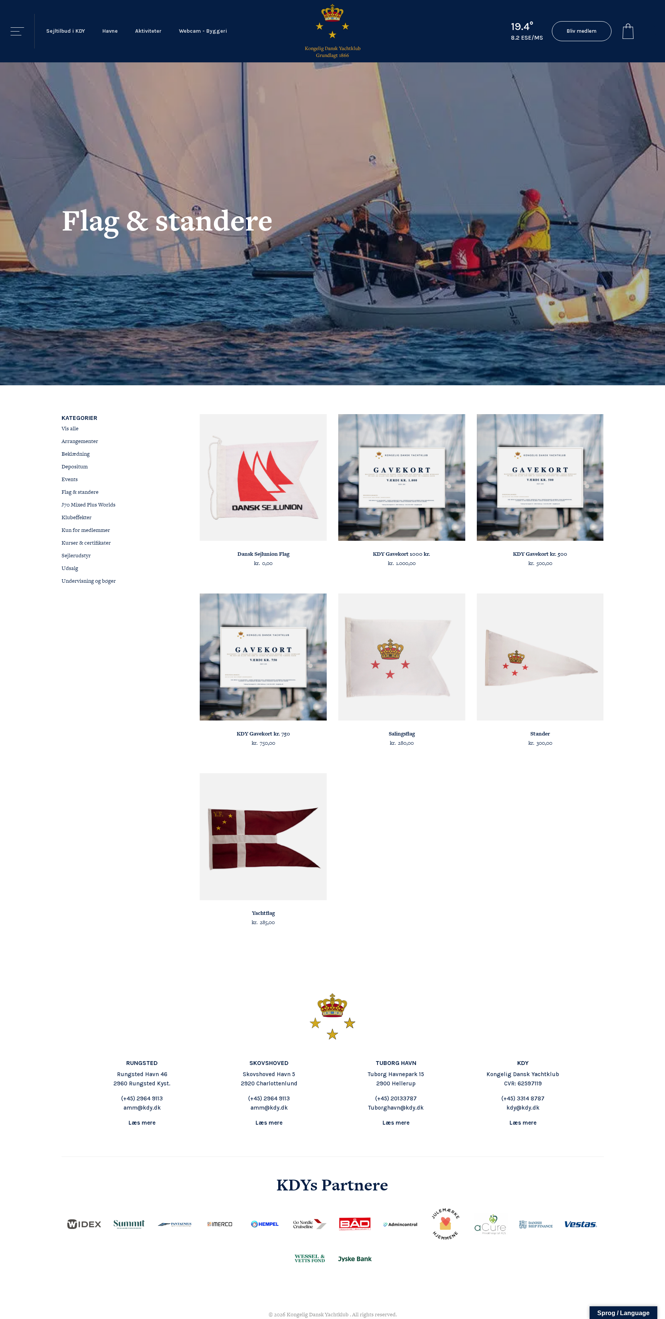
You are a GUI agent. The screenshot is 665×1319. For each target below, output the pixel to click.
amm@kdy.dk (142, 1107)
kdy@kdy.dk (523, 1107)
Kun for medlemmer (86, 530)
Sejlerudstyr (76, 555)
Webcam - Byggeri (203, 31)
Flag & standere (80, 492)
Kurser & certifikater (86, 543)
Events (70, 479)
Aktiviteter (148, 31)
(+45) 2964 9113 (269, 1098)
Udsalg (70, 568)
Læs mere (142, 1122)
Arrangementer (80, 441)
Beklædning (76, 454)
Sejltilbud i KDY (65, 31)
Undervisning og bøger (89, 581)
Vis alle (70, 428)
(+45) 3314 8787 (523, 1098)
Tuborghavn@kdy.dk (396, 1107)
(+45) (129, 1098)
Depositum (75, 466)
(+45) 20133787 (396, 1098)
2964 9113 (150, 1098)
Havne (110, 31)
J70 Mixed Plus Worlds (88, 504)
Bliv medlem (581, 31)
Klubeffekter (77, 517)
